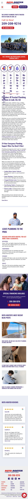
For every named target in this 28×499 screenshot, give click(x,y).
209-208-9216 (23, 7)
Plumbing (3, 482)
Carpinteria (22, 486)
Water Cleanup (4, 486)
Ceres (21, 487)
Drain (2, 484)
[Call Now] (24, 495)
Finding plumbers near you (9, 137)
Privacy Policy (9, 496)
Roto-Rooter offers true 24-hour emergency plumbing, (13, 151)
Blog (12, 482)
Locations (13, 488)
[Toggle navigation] (2, 3)
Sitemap (19, 496)
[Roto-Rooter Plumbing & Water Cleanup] (15, 2)
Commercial (3, 488)
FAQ (11, 489)
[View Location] (2, 7)
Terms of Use (15, 496)
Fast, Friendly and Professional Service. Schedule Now (14, 57)
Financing (13, 486)
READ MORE (7, 441)
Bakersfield (22, 484)
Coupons (3, 489)
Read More (5, 200)
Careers (12, 484)
